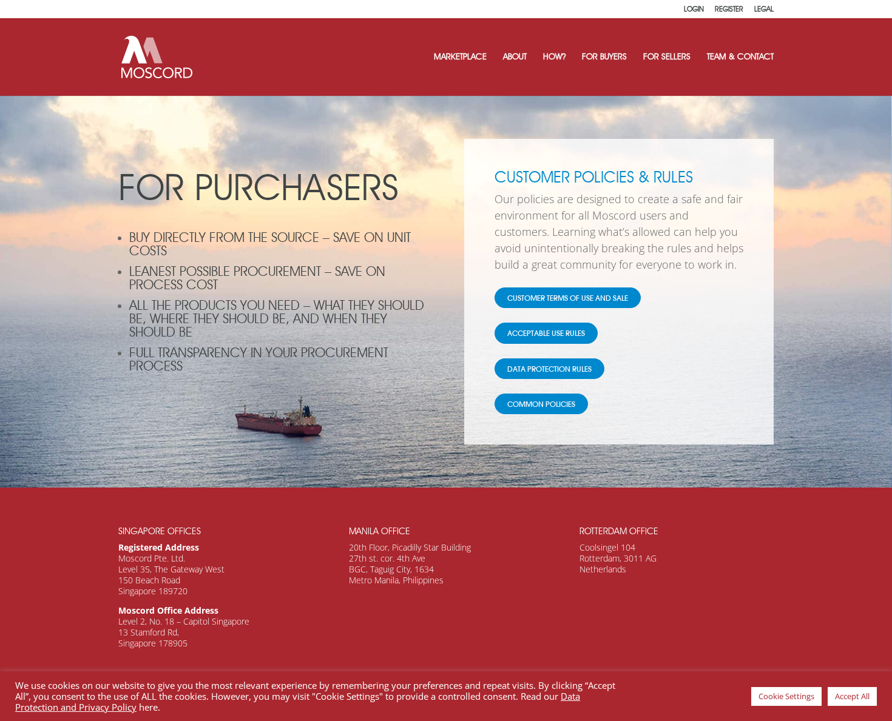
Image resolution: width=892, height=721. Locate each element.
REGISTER (729, 9)
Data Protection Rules (549, 370)
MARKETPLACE (460, 57)
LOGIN (694, 9)
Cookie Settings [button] (786, 696)
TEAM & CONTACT (740, 57)
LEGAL (764, 9)
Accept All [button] (852, 696)
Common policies (541, 405)
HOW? (554, 57)
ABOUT (515, 57)
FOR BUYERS (604, 57)
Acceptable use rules (546, 334)
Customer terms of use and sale (567, 299)
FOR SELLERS (667, 57)
